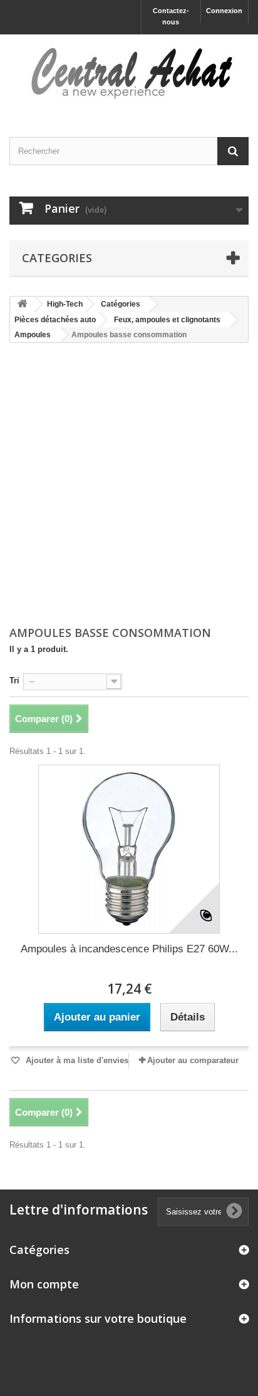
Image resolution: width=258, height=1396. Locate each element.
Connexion (224, 10)
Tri (14, 680)
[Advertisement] (129, 485)
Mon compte (44, 1284)
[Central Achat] (129, 75)
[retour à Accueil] (22, 304)
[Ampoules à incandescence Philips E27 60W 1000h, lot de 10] (129, 849)
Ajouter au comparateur (193, 1060)
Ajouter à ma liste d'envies (75, 1060)
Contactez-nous (171, 16)
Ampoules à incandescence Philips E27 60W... (129, 949)
